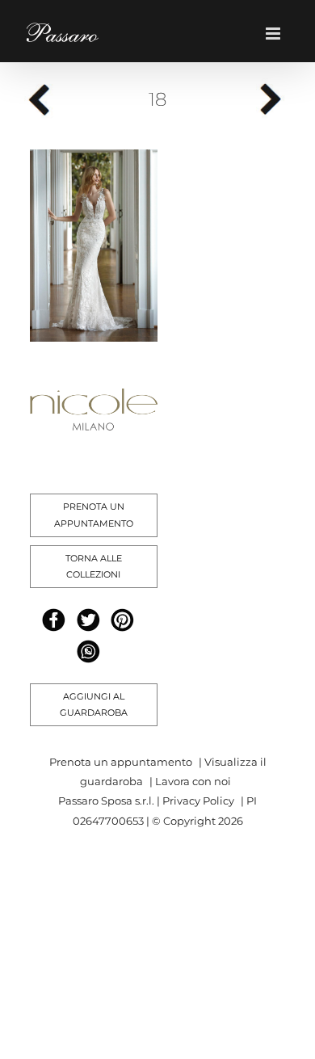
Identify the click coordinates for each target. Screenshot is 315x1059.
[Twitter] (88, 620)
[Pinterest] (122, 620)
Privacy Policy (198, 800)
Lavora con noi (193, 781)
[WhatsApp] (88, 651)
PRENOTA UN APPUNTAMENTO (93, 515)
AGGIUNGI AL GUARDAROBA (94, 705)
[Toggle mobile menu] (278, 33)
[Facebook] (53, 620)
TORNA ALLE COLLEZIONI (93, 567)
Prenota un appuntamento (120, 761)
